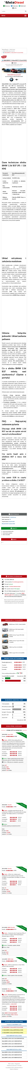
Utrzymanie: (5, 753)
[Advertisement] (14, 33)
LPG (15, 8)
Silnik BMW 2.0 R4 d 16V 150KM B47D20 (12, 1041)
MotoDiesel (5, 49)
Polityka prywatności (12, 1065)
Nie (3, 680)
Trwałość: (4, 751)
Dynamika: (4, 755)
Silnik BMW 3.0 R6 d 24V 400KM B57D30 (12, 1057)
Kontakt (20, 1065)
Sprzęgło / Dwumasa (6, 712)
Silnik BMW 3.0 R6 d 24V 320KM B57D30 (12, 1054)
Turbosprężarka (5, 703)
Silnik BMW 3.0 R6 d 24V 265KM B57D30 (12, 1052)
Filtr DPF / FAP (5, 714)
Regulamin (17, 1063)
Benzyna (7, 6)
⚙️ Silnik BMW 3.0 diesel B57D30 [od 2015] (12, 1032)
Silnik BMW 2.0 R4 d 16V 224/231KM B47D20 (13, 1046)
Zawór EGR (4, 717)
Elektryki (23, 6)
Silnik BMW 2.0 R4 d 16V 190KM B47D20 (12, 1043)
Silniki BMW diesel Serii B (9, 51)
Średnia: (4, 736)
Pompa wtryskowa (6, 709)
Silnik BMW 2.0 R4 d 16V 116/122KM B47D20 (13, 1038)
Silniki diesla (12, 49)
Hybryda (15, 6)
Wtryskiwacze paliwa (7, 706)
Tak (3, 678)
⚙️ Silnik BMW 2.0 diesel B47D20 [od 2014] (12, 1030)
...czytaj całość (13, 1004)
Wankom (16, 1069)
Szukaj (25, 11)
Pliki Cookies (11, 1063)
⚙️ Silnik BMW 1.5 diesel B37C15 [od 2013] (12, 1027)
